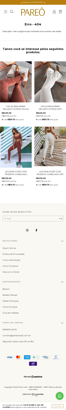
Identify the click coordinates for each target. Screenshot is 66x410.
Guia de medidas (11, 313)
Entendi (57, 406)
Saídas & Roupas (10, 301)
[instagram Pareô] (27, 230)
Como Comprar (10, 266)
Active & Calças (10, 307)
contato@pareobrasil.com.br (17, 335)
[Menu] (5, 12)
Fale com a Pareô (11, 272)
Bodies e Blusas (10, 295)
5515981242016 (10, 329)
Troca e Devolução (11, 260)
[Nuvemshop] (33, 395)
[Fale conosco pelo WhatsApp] (59, 396)
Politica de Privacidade (13, 254)
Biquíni (6, 289)
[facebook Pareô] (36, 230)
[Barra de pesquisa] (11, 12)
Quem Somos (9, 248)
